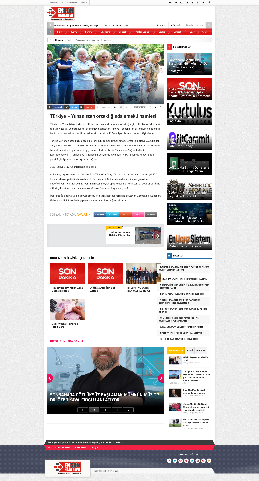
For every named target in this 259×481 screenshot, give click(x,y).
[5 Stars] (144, 107)
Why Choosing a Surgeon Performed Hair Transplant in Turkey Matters (179, 319)
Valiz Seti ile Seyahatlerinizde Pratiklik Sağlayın (86, 25)
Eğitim (88, 31)
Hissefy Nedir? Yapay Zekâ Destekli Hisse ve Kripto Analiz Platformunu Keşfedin (189, 92)
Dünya (73, 31)
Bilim (59, 31)
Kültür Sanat (142, 31)
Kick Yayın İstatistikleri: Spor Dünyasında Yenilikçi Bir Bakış (183, 310)
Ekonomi (105, 31)
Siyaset (177, 31)
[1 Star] (135, 107)
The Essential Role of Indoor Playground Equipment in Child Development (179, 301)
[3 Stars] (139, 107)
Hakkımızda (72, 2)
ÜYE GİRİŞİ (176, 25)
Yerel (204, 31)
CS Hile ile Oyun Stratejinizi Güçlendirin (179, 339)
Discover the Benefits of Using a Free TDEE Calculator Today (185, 142)
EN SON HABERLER (182, 47)
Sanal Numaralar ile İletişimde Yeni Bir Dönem (181, 327)
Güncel (122, 31)
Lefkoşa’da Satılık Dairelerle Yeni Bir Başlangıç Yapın (188, 169)
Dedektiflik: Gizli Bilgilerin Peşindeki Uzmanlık (187, 194)
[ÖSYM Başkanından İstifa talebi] (175, 364)
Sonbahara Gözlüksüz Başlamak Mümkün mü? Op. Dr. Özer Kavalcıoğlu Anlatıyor (188, 65)
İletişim (84, 2)
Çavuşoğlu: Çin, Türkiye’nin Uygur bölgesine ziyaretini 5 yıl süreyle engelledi (196, 407)
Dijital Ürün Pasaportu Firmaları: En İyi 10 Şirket (186, 219)
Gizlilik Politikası (56, 2)
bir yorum (195, 363)
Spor (192, 31)
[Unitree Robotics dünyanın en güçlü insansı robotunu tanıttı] (175, 426)
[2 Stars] (137, 107)
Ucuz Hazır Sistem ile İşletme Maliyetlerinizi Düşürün (189, 244)
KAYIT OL (162, 25)
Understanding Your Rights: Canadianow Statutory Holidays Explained (184, 286)
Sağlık (162, 31)
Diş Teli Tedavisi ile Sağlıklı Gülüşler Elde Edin (182, 294)
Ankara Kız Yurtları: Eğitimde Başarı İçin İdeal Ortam (183, 279)
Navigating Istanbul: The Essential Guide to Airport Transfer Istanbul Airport (184, 268)
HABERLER (178, 255)
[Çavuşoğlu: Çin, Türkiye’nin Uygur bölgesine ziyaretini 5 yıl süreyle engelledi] (175, 411)
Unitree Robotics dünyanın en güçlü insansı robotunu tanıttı (196, 422)
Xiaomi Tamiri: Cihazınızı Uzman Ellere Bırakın (181, 333)
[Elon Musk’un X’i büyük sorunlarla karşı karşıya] (175, 397)
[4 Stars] (142, 107)
